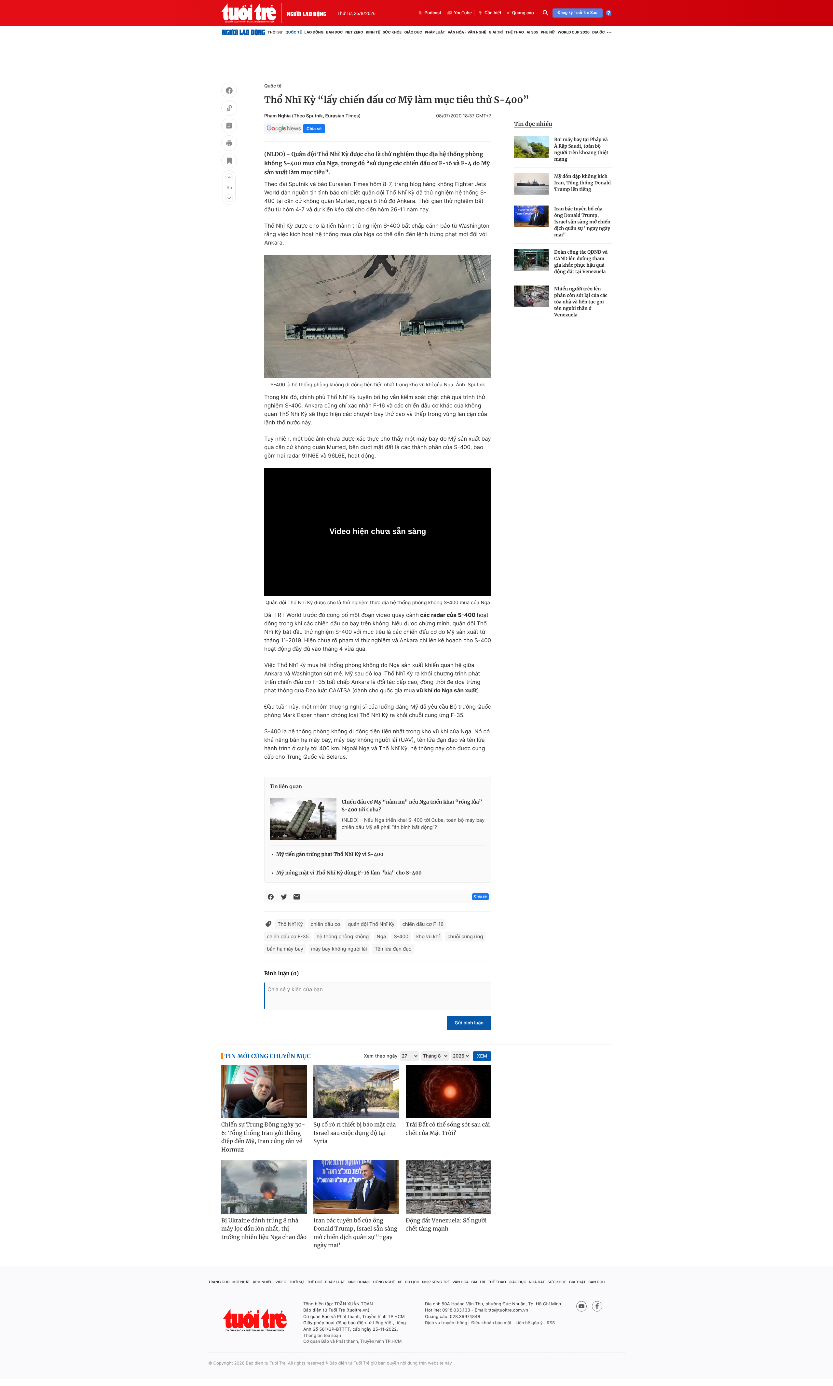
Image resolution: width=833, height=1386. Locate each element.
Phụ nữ (548, 32)
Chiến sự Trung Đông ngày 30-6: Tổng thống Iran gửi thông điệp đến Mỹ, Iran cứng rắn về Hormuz (263, 1137)
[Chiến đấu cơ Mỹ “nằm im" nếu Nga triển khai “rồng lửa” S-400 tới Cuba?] (303, 819)
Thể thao (514, 32)
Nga (381, 936)
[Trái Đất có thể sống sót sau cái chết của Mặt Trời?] (448, 1091)
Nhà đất (537, 1282)
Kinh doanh (359, 1282)
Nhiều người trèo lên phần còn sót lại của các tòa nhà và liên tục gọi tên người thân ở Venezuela (581, 302)
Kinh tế (373, 32)
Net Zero (354, 32)
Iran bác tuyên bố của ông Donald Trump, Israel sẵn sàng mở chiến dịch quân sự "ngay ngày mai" (582, 222)
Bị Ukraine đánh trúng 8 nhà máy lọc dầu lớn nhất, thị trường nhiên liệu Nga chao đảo (264, 1229)
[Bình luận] (229, 126)
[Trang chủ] (243, 32)
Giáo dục (413, 32)
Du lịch (412, 1282)
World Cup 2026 (574, 32)
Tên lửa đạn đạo (393, 949)
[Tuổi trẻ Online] (255, 1320)
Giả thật (577, 1282)
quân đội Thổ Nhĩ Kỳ (371, 924)
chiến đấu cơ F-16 (423, 924)
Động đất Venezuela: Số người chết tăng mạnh (446, 1225)
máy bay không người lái (339, 949)
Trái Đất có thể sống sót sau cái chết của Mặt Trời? (448, 1129)
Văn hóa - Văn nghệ (467, 32)
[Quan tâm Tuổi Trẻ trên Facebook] (597, 1306)
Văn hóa (461, 1282)
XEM (482, 1056)
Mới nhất (241, 1282)
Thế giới (314, 1282)
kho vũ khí (428, 936)
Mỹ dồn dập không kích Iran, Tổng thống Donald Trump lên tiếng (582, 182)
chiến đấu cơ (325, 924)
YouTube (463, 13)
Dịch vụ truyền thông (446, 1323)
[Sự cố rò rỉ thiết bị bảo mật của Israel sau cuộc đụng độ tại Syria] (356, 1091)
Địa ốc (598, 32)
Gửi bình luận (469, 1023)
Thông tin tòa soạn (322, 1335)
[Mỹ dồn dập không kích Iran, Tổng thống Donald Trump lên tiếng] (531, 184)
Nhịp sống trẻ (436, 1282)
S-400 (401, 936)
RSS (551, 1323)
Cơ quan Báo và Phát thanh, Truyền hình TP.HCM (352, 1341)
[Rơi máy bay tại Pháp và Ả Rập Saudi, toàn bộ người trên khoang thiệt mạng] (531, 147)
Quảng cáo (523, 13)
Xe (400, 1282)
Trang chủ (219, 1282)
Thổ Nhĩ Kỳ (290, 924)
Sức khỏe (392, 32)
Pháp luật (435, 32)
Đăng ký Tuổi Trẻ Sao (577, 12)
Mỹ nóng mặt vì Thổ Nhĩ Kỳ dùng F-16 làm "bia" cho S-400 (349, 873)
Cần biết (493, 13)
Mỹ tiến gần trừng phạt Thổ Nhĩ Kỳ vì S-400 (329, 854)
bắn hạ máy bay (285, 949)
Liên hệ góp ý (529, 1323)
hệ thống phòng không (343, 936)
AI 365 (532, 32)
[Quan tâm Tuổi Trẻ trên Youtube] (581, 1306)
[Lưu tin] (229, 161)
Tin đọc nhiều (533, 123)
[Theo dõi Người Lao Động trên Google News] (283, 128)
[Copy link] (229, 109)
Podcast (432, 13)
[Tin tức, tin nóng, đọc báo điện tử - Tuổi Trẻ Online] (254, 13)
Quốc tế (293, 32)
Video (280, 1282)
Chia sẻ (314, 128)
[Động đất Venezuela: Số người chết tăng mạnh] (448, 1187)
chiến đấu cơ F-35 (288, 936)
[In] (229, 144)
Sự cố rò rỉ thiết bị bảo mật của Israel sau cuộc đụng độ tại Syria (354, 1133)
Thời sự (275, 32)
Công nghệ (384, 1282)
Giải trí (496, 32)
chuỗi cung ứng (465, 936)
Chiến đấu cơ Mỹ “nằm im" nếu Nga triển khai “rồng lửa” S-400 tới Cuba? (412, 806)
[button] (229, 177)
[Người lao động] (306, 13)
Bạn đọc (334, 32)
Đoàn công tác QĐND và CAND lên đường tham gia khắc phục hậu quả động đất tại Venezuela (581, 261)
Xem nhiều (263, 1282)
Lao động (314, 32)
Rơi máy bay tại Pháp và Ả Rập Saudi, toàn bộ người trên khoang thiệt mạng (581, 149)
